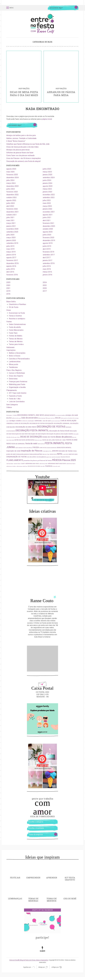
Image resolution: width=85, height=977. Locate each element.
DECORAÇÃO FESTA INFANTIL (32, 430)
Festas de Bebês (15, 336)
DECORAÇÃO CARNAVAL (62, 423)
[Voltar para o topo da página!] (42, 952)
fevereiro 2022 (12, 209)
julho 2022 (47, 200)
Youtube (42, 476)
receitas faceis (17, 463)
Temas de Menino (15, 341)
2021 (8, 288)
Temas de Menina (15, 339)
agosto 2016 (11, 266)
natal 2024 (65, 454)
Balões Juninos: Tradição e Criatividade (21, 138)
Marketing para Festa (17, 384)
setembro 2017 (49, 255)
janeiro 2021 (11, 226)
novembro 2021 (49, 212)
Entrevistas (13, 379)
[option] (23, 77)
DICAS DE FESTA (48, 437)
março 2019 (10, 252)
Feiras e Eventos (15, 316)
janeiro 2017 (47, 260)
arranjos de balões (60, 415)
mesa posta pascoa (22, 454)
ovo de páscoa (41, 457)
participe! (42, 937)
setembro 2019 (12, 243)
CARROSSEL (38, 421)
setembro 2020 (12, 232)
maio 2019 (10, 249)
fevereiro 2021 (48, 223)
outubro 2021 (11, 215)
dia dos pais (14, 437)
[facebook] (38, 8)
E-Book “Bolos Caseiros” (15, 141)
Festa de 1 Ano (15, 399)
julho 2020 (10, 235)
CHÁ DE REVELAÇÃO (68, 421)
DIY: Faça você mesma (17, 393)
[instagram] (41, 8)
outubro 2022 (11, 197)
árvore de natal (56, 466)
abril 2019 (46, 249)
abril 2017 (46, 258)
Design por (41, 967)
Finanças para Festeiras (18, 382)
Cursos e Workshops (17, 373)
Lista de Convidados (17, 402)
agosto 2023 (47, 186)
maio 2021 (10, 220)
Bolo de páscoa (41, 418)
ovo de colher (31, 457)
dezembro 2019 (49, 240)
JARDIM (55, 451)
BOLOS (57, 418)
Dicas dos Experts (16, 376)
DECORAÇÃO (49, 423)
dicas (18, 437)
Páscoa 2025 (69, 460)
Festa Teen (13, 333)
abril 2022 (10, 206)
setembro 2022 (49, 197)
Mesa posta (13, 364)
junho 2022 (10, 203)
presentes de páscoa (30, 460)
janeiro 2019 (11, 255)
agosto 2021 (47, 215)
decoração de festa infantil (59, 431)
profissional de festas (45, 460)
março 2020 (10, 237)
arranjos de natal (72, 415)
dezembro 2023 (12, 186)
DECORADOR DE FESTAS (37, 423)
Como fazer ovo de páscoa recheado (20, 155)
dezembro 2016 (12, 263)
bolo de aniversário (30, 418)
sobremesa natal (43, 463)
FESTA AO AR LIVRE (48, 440)
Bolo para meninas (50, 418)
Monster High (46, 454)
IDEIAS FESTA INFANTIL (64, 447)
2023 (8, 285)
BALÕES (9, 418)
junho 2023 (10, 189)
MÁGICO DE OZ (53, 454)
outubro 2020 (48, 229)
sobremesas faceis (70, 463)
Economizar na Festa (17, 313)
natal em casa (73, 454)
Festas (9, 322)
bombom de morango (73, 418)
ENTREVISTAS (30, 440)
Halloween (10, 347)
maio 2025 (10, 172)
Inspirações (10, 350)
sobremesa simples (11, 466)
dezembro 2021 (12, 212)
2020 (45, 288)
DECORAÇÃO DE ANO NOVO (25, 427)
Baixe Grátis (11, 302)
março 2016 (47, 272)
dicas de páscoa (64, 437)
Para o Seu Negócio (14, 370)
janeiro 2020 (11, 240)
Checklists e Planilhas (17, 304)
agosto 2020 (47, 232)
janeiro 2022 (47, 209)
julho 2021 (10, 217)
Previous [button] (4, 76)
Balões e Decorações (17, 353)
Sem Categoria (12, 405)
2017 (45, 291)
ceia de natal (47, 421)
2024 (45, 282)
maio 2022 (47, 203)
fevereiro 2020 (48, 237)
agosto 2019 (47, 243)
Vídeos (9, 407)
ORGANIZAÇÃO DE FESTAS (16, 457)
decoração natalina (67, 434)
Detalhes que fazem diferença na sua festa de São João (27, 144)
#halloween (9, 415)
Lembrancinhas (14, 362)
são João (42, 466)
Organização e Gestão (17, 387)
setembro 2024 (49, 177)
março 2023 (47, 189)
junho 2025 (47, 169)
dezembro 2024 (12, 177)
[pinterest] (43, 8)
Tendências (13, 367)
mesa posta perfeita (35, 454)
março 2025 (47, 172)
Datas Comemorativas (17, 324)
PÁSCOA (57, 460)
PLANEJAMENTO (14, 460)
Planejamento (11, 390)
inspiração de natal (13, 451)
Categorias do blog (42, 42)
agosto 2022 (11, 200)
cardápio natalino (15, 421)
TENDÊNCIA (48, 466)
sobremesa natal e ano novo (57, 463)
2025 (8, 282)
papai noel (48, 457)
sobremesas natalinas (21, 466)
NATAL (60, 454)
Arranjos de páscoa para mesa (17, 150)
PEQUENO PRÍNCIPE (65, 457)
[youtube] (46, 8)
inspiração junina (47, 451)
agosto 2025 (11, 169)
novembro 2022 (49, 195)
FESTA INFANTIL (54, 443)
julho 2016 (47, 266)
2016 (8, 294)
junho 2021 (47, 217)
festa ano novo (38, 440)
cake (7, 420)
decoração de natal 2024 (20, 434)
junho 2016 (10, 269)
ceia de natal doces (55, 420)
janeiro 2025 (47, 175)
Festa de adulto (15, 327)
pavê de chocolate (56, 457)
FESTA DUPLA (41, 443)
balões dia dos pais (16, 418)
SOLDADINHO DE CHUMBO (34, 466)
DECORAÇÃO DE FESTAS (51, 426)
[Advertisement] (42, 659)
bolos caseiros (64, 418)
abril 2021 (46, 220)
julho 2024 (10, 180)
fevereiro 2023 (12, 192)
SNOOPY (23, 463)
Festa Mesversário (16, 330)
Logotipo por (27, 967)
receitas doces (9, 463)
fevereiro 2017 (12, 260)
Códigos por (55, 967)
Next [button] (81, 76)
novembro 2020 (12, 229)
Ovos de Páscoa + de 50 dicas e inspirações (23, 158)
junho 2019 (47, 246)
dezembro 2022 (12, 195)
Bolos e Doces (14, 356)
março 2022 (47, 206)
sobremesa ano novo (32, 463)
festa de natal (31, 443)
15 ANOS (15, 415)
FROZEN (35, 447)
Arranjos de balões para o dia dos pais (21, 135)
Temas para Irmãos (16, 344)
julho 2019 (10, 246)
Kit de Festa (13, 307)
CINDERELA (10, 423)
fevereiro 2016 (12, 275)
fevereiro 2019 (48, 252)
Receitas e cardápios (17, 319)
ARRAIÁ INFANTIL (50, 415)
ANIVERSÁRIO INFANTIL (26, 415)
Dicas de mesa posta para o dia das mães (22, 147)
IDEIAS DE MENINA (51, 447)
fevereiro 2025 (12, 175)
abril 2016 (10, 272)
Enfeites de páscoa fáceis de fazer (19, 153)
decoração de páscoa (53, 434)
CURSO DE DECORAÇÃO (21, 423)
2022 (45, 285)
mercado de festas (65, 451)
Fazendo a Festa (15, 396)
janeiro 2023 (47, 192)
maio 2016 (47, 269)
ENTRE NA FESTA (20, 440)
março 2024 (10, 183)
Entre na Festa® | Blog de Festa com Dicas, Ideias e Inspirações (29, 960)
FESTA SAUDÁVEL (27, 447)
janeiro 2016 (47, 275)
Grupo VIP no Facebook (42, 910)
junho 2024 (47, 180)
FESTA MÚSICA (19, 447)
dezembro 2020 (49, 226)
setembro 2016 (49, 263)
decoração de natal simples (37, 434)
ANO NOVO (40, 415)
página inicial (47, 119)
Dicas (8, 310)
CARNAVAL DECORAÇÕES (28, 420)
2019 (8, 291)
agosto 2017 (11, 258)
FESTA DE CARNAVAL (18, 443)
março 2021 (10, 223)
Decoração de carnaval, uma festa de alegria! (23, 161)
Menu (11, 7)
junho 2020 (47, 235)
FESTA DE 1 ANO (60, 440)
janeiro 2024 (47, 183)
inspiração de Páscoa (31, 450)
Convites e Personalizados (19, 359)
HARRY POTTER (43, 447)
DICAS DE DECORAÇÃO (31, 437)
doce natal (11, 440)
